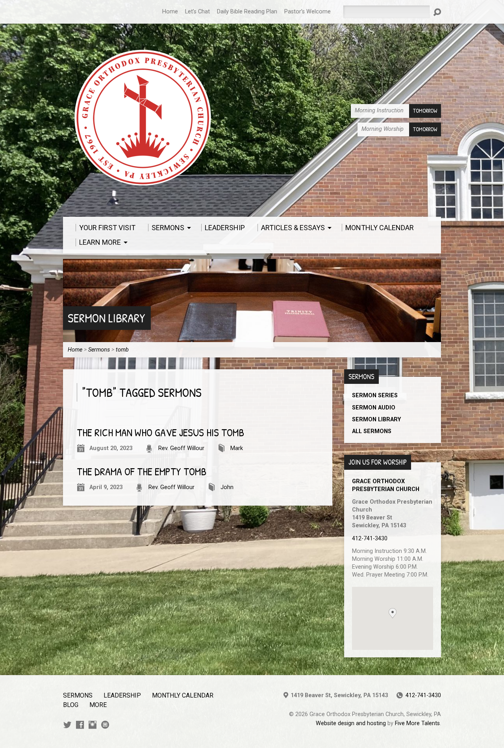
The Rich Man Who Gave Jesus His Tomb (160, 432)
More (98, 705)
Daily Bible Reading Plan (247, 11)
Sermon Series (375, 395)
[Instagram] (92, 725)
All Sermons (371, 431)
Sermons (99, 349)
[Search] (437, 12)
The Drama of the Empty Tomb (141, 471)
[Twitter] (67, 725)
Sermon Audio (373, 407)
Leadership (122, 695)
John (226, 487)
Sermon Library (106, 317)
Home (170, 11)
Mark (236, 448)
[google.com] (105, 725)
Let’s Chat (197, 11)
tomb (122, 349)
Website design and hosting (351, 723)
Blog (70, 705)
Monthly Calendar (182, 695)
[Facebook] (80, 725)
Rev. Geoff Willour (181, 448)
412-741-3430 (369, 538)
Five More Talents (417, 723)
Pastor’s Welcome (307, 11)
